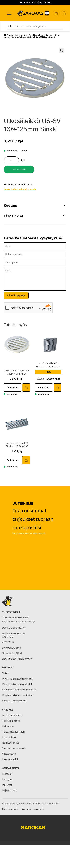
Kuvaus (10, 205)
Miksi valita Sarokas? (12, 715)
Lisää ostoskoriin (19, 169)
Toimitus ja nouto (11, 720)
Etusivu (10, 35)
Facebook (7, 773)
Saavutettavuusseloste (14, 748)
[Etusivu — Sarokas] (33, 13)
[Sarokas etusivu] (35, 601)
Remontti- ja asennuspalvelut (17, 684)
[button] (56, 13)
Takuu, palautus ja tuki (13, 731)
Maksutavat (8, 726)
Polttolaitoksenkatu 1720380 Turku (13, 635)
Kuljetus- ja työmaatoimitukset (18, 695)
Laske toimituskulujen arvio (20, 189)
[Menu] (9, 13)
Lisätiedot (14, 216)
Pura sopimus (9, 737)
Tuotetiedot (13, 387)
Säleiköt (15, 37)
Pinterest (7, 784)
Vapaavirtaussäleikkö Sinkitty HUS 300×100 (17, 445)
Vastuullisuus (9, 753)
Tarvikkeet (33, 35)
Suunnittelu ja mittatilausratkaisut (19, 689)
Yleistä (5, 673)
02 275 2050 (8, 642)
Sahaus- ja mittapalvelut (14, 700)
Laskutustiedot (10, 759)
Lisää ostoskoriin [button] (26, 387)
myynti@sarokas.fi (11, 647)
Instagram (7, 779)
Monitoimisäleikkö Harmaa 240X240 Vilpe (48, 365)
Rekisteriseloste (10, 742)
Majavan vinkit (9, 790)
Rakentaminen (21, 35)
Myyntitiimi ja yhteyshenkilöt (17, 658)
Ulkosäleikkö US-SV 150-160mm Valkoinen (17, 372)
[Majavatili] (64, 13)
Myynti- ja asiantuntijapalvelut (17, 678)
